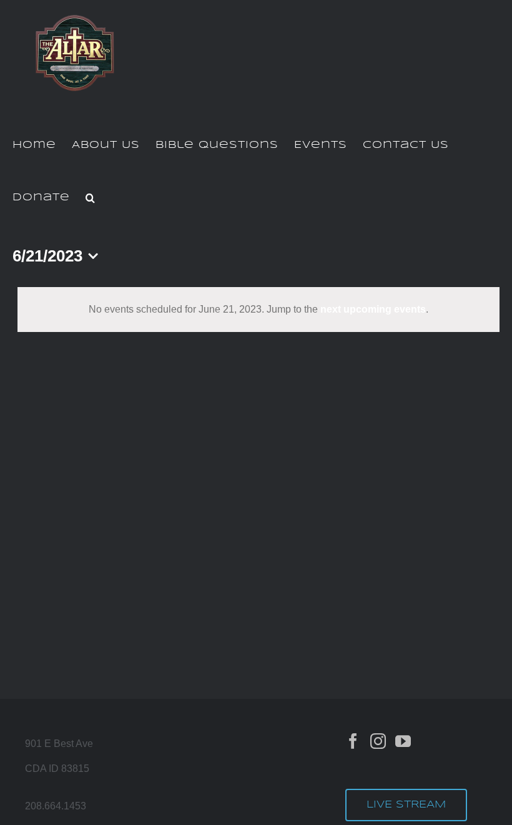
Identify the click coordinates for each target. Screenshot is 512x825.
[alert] (258, 309)
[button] (91, 198)
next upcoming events (373, 309)
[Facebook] (353, 741)
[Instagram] (378, 741)
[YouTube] (403, 741)
